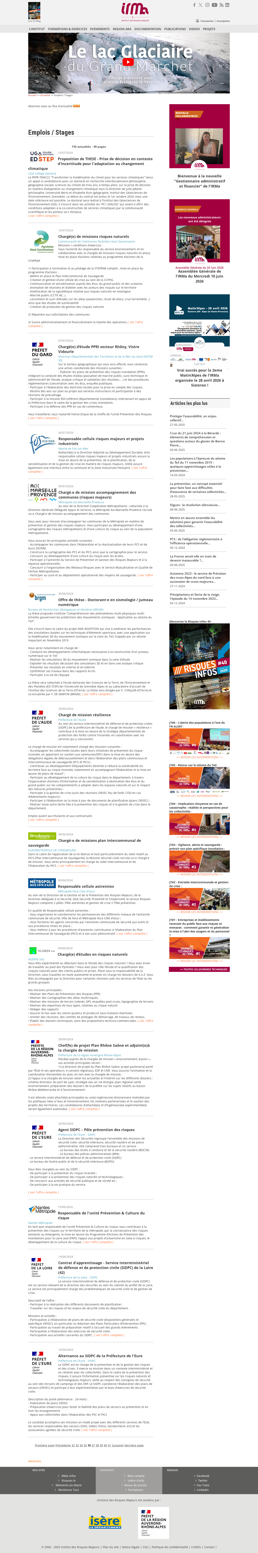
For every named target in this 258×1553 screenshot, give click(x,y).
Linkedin (203, 1490)
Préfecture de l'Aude (72, 720)
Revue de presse (135, 1485)
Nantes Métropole (40, 1223)
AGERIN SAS (36, 959)
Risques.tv (68, 1480)
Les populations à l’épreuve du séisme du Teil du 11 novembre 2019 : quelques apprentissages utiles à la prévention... (197, 464)
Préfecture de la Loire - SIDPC (78, 1277)
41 (109, 1445)
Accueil (32, 95)
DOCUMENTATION (147, 29)
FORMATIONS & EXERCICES (67, 29)
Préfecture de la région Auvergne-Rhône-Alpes (89, 1055)
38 (97, 1445)
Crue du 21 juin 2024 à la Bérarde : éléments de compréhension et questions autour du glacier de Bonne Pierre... (197, 439)
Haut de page (34, 1461)
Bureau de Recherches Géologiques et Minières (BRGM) (65, 609)
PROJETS (209, 29)
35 (85, 1445)
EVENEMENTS (100, 29)
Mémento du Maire (68, 1485)
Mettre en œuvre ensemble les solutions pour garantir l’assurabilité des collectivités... (196, 522)
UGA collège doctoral (42, 173)
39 (101, 1445)
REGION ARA (122, 29)
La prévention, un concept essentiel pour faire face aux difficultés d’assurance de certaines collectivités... (198, 488)
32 (73, 1445)
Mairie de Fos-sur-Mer (73, 448)
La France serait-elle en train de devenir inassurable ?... (193, 558)
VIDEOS (194, 29)
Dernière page (134, 1445)
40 (105, 1445)
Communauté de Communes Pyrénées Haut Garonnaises (96, 241)
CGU (146, 1547)
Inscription (223, 21)
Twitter (203, 1480)
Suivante (118, 1445)
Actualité (45, 95)
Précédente (63, 1445)
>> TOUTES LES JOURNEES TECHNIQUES (203, 969)
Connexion (207, 21)
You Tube (203, 1485)
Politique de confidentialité (170, 1547)
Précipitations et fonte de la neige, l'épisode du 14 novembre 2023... (195, 596)
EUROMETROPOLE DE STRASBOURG (52, 850)
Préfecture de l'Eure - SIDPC (77, 1135)
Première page (45, 1445)
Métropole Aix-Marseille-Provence (81, 502)
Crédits (196, 1547)
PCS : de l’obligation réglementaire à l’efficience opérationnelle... (196, 541)
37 (93, 1445)
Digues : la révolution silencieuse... (195, 505)
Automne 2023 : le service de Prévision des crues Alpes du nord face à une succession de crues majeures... (198, 577)
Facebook (203, 1476)
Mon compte (136, 1476)
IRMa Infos (68, 1476)
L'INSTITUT (37, 29)
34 (81, 1445)
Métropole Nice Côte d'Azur (76, 891)
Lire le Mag (34, 21)
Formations (135, 1490)
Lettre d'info (135, 1480)
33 (77, 1445)
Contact (209, 1547)
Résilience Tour (68, 1490)
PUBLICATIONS (175, 29)
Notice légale (130, 1547)
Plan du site (111, 1547)
